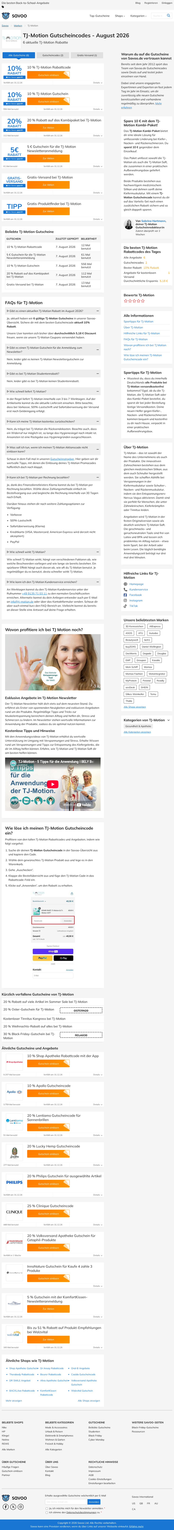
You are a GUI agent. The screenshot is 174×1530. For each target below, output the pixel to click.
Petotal (147, 680)
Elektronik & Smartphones (59, 1435)
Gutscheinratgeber (62, 459)
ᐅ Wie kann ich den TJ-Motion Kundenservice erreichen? (42, 582)
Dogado (147, 653)
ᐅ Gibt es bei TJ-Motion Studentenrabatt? (33, 373)
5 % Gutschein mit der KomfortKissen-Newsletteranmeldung (57, 1299)
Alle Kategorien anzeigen (137, 731)
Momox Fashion (134, 673)
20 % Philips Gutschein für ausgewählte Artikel (64, 1176)
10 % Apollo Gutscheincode (49, 1086)
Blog (137, 2)
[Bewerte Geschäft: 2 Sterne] (130, 301)
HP (3, 1431)
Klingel (5, 1435)
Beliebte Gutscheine (99, 1427)
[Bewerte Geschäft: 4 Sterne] (138, 301)
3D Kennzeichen (134, 626)
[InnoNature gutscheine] (14, 1272)
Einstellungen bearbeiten (102, 1483)
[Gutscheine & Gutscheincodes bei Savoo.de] (14, 16)
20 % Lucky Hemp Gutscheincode (53, 1146)
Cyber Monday (96, 1439)
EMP (128, 660)
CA (133, 1509)
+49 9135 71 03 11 (34, 593)
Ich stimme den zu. (75, 1512)
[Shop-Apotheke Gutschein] (14, 1062)
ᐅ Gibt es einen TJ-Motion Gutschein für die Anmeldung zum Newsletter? (44, 349)
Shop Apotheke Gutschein (23, 1368)
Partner (6, 1475)
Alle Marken (8, 1449)
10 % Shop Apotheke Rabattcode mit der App (63, 1056)
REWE (5, 1443)
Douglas (161, 653)
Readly (160, 680)
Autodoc (153, 633)
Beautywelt (132, 639)
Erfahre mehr (136, 1526)
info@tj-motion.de (22, 601)
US (133, 1503)
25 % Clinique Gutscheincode (50, 1206)
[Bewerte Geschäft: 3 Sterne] (134, 301)
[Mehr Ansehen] (168, 720)
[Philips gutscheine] (14, 1182)
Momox (148, 667)
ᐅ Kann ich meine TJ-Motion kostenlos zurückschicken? (41, 421)
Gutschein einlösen (12, 1471)
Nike (4, 1427)
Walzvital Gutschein (82, 1390)
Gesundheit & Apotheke (138, 726)
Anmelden (94, 1502)
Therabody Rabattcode (21, 1374)
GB (141, 1503)
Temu (153, 694)
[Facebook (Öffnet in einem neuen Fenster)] (6, 1507)
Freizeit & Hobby (54, 1443)
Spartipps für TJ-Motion (138, 321)
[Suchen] (168, 16)
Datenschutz (95, 1466)
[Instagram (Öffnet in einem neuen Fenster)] (21, 1507)
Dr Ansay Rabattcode (52, 1368)
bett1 (147, 639)
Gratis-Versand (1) (87, 55)
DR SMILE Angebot (19, 1380)
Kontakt (49, 1471)
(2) (52, 55)
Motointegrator (157, 673)
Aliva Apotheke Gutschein (54, 1380)
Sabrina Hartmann (153, 221)
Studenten (94, 1431)
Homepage (136, 584)
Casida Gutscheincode (83, 1374)
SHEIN (144, 687)
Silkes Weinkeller (135, 694)
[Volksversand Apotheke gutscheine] (14, 1242)
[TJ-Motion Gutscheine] (11, 39)
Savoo (5, 25)
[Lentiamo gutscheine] (14, 1121)
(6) (18, 55)
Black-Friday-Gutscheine (145, 1427)
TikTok (133, 606)
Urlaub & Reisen (54, 1431)
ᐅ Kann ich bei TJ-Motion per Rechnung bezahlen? (38, 477)
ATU (140, 633)
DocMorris (131, 653)
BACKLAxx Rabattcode (22, 1390)
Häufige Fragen (10, 1466)
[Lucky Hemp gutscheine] (14, 1152)
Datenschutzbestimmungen (81, 1512)
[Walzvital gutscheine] (14, 1334)
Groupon (141, 660)
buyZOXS (131, 646)
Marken (18, 25)
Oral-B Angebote (80, 1368)
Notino (5, 1439)
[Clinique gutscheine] (14, 1212)
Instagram (136, 600)
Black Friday (95, 1435)
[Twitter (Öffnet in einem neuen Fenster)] (13, 1507)
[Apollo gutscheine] (14, 1092)
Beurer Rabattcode (50, 1374)
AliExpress (155, 626)
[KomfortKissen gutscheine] (14, 1303)
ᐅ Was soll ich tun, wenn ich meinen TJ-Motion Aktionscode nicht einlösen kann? (47, 449)
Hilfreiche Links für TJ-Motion (142, 333)
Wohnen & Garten (55, 1439)
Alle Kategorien (53, 1449)
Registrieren (151, 2)
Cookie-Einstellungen (100, 1479)
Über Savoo (51, 1466)
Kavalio (156, 660)
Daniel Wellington (151, 646)
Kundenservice (138, 589)
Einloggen (167, 2)
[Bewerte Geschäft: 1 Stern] (126, 301)
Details (96, 82)
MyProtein (131, 680)
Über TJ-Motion (133, 327)
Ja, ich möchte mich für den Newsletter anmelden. (76, 1508)
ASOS (129, 633)
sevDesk (130, 687)
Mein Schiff (132, 667)
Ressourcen (138, 1431)
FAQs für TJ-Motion (135, 339)
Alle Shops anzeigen (135, 706)
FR (148, 1503)
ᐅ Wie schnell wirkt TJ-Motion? (26, 552)
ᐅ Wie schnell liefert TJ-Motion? (26, 391)
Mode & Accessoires (56, 1427)
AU (156, 1503)
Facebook (135, 595)
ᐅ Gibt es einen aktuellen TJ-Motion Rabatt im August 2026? (45, 311)
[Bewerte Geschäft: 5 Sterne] (143, 301)
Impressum (95, 1471)
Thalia (129, 700)
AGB (91, 1475)
